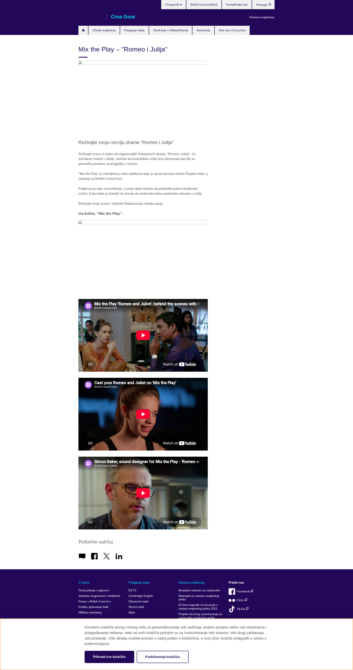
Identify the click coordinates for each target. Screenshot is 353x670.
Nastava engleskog (261, 17)
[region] (176, 644)
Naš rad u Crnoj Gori (232, 30)
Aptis (131, 612)
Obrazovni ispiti (138, 601)
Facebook (243, 591)
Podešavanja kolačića (162, 657)
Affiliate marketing (90, 612)
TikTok (241, 609)
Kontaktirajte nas (237, 4)
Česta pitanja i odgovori (93, 590)
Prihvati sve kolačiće (109, 657)
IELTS (132, 590)
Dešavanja (203, 30)
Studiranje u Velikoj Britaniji (170, 30)
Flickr (241, 600)
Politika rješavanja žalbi (93, 606)
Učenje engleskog (104, 30)
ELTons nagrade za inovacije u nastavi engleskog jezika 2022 (198, 606)
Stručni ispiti (136, 606)
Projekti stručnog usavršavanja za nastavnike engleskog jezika (200, 616)
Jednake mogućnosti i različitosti (99, 595)
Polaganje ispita (134, 30)
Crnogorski (172, 4)
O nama (83, 582)
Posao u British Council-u (94, 601)
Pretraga (272, 5)
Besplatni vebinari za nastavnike (199, 590)
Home (83, 30)
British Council (90, 16)
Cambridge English (140, 595)
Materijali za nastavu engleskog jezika (199, 597)
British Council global (203, 4)
